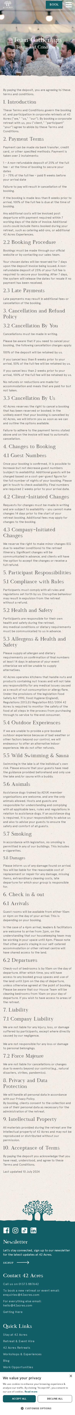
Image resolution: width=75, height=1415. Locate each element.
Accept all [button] (19, 1398)
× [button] (70, 1376)
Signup (8, 1263)
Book (54, 4)
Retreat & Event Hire (18, 1341)
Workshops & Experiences (22, 1354)
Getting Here (12, 1312)
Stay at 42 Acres (15, 1334)
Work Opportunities (18, 1367)
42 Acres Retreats (16, 1347)
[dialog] (37, 1393)
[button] (37, 1408)
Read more (31, 1391)
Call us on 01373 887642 (21, 1284)
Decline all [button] (55, 1398)
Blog (6, 1360)
